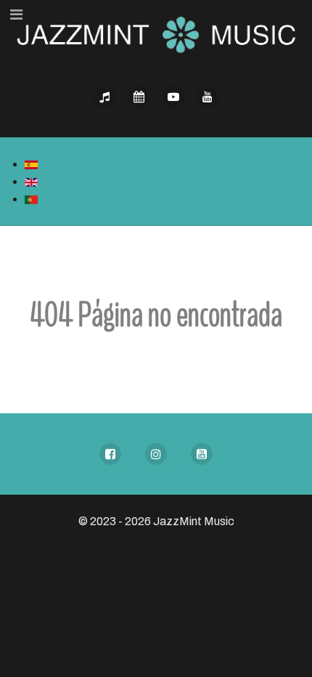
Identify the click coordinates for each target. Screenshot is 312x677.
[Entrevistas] (173, 97)
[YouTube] (202, 454)
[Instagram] (155, 454)
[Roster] (139, 97)
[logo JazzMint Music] (156, 27)
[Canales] (208, 97)
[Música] (104, 97)
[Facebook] (110, 454)
